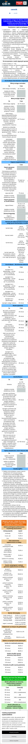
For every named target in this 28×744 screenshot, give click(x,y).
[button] (25, 3)
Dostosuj (14, 736)
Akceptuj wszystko (14, 732)
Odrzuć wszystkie (14, 740)
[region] (14, 727)
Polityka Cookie (13, 728)
